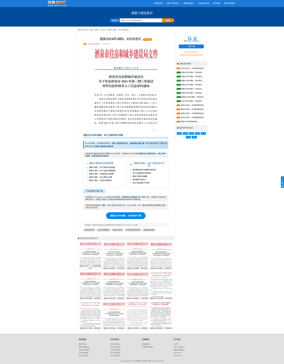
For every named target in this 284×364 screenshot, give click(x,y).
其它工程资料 (83, 355)
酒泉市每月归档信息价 (89, 238)
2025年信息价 (115, 347)
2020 (194, 137)
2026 (179, 133)
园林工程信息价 (84, 347)
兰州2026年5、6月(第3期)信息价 (192, 68)
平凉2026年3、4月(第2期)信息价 (192, 117)
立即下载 (191, 46)
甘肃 (91, 30)
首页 (86, 30)
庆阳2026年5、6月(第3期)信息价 (192, 105)
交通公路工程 (203, 3)
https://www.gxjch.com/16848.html (103, 225)
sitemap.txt (178, 353)
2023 (197, 133)
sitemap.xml (178, 355)
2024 (191, 133)
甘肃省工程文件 (89, 230)
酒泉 (96, 30)
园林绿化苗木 (188, 3)
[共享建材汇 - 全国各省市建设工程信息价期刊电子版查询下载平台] (57, 3)
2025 (185, 133)
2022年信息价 (115, 355)
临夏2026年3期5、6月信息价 (191, 80)
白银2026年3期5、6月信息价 (191, 85)
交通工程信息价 (84, 350)
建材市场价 (83, 344)
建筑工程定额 (229, 3)
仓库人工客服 (178, 347)
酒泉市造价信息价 (149, 230)
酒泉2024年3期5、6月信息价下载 (125, 215)
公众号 (176, 344)
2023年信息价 (115, 353)
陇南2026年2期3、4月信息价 (191, 89)
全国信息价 (158, 3)
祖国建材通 (146, 344)
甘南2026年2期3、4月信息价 (191, 93)
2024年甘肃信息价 (103, 230)
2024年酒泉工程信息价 (133, 230)
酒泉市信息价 (95, 44)
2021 (188, 137)
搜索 (168, 20)
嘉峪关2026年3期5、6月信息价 (192, 97)
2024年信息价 (115, 350)
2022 (203, 133)
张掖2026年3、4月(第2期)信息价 (192, 113)
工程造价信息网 (147, 347)
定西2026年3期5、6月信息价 (191, 76)
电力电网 (216, 3)
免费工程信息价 (179, 350)
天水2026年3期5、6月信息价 (191, 101)
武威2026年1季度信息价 (189, 121)
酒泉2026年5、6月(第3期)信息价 (192, 109)
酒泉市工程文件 (117, 230)
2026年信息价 (115, 344)
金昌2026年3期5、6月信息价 (191, 72)
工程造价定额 (83, 353)
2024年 (103, 30)
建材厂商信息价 (173, 3)
